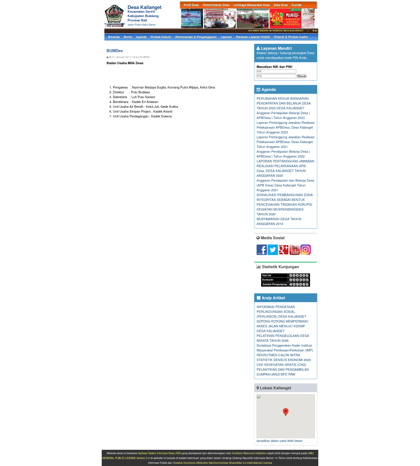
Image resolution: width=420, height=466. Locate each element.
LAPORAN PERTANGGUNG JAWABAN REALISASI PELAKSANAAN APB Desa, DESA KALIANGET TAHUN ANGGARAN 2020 (285, 168)
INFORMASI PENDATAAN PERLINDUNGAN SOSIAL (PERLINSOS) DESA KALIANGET (281, 311)
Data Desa (281, 5)
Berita (128, 37)
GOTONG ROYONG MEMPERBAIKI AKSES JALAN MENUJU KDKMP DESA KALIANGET (282, 326)
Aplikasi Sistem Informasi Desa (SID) (159, 453)
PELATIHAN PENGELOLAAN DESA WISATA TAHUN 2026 (283, 338)
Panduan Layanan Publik (253, 37)
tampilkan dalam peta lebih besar (280, 440)
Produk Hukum (161, 37)
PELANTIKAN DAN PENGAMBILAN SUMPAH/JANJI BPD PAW (283, 371)
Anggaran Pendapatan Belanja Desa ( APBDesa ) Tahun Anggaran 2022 (283, 153)
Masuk (302, 76)
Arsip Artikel (273, 298)
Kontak (296, 5)
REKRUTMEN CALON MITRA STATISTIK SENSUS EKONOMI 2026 (284, 357)
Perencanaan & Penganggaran (196, 37)
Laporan (226, 37)
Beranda (114, 37)
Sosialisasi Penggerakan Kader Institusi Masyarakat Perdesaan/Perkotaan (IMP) (285, 347)
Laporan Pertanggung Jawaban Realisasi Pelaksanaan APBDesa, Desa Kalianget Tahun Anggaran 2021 (285, 142)
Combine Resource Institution (249, 453)
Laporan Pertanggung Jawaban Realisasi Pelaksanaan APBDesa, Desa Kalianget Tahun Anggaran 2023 (285, 127)
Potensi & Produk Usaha (291, 37)
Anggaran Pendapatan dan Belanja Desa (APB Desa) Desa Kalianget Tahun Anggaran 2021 (285, 185)
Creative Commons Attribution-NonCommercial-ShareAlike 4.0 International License (222, 462)
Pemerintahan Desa (216, 5)
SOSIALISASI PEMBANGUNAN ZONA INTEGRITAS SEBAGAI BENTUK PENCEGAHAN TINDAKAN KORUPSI (285, 199)
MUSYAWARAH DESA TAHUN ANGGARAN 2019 (279, 221)
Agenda (141, 37)
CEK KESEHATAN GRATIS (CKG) (281, 364)
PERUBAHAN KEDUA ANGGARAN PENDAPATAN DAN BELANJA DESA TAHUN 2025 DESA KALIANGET (284, 103)
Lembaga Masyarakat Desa (252, 5)
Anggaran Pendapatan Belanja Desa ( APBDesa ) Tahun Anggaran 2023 (283, 115)
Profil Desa (191, 5)
